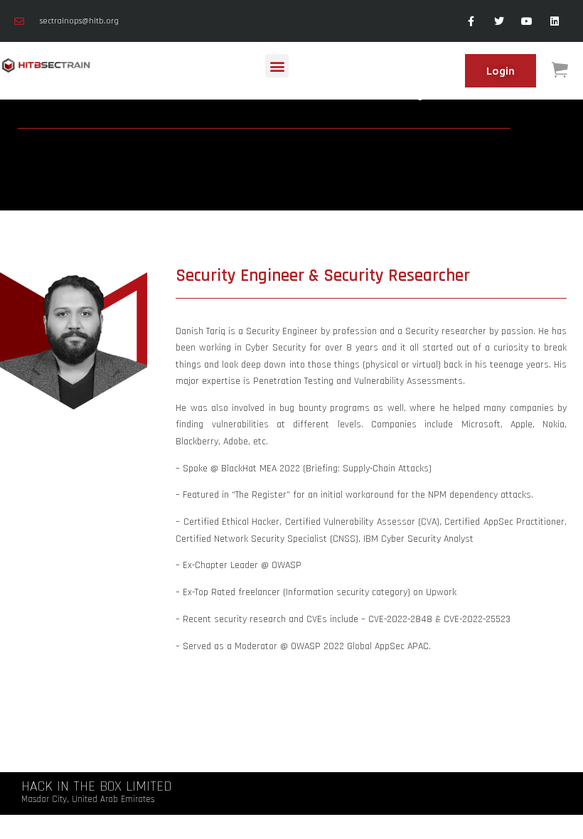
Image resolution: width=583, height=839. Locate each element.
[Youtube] (527, 21)
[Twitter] (499, 21)
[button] (277, 66)
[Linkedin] (555, 21)
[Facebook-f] (471, 21)
